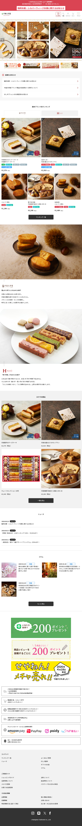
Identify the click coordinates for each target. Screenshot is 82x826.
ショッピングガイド (8, 777)
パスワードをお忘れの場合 (49, 784)
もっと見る (41, 604)
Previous (2, 40)
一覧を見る (41, 500)
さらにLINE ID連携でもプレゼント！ (22, 711)
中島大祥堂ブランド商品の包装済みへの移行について (21, 88)
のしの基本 (44, 761)
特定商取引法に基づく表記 (10, 804)
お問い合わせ (45, 800)
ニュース (4, 761)
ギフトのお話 (45, 765)
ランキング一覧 (41, 217)
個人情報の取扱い (46, 797)
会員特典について (7, 781)
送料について (45, 777)
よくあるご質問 (46, 758)
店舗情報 (4, 800)
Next (80, 40)
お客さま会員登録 (7, 787)
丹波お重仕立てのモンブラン (50, 443)
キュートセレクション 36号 (10, 491)
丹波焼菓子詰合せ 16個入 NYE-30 (51, 491)
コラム (43, 768)
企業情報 (4, 797)
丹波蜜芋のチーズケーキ (9, 443)
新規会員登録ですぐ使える (23, 709)
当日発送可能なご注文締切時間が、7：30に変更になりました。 (41, 4)
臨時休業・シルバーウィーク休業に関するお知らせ (41, 8)
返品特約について (46, 781)
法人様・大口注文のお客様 (49, 804)
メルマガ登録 (6, 784)
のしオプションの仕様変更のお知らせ (16, 94)
